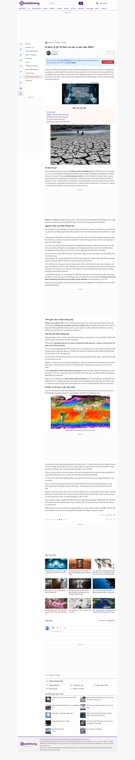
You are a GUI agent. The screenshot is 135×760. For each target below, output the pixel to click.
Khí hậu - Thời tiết (60, 42)
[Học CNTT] (20, 71)
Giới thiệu (42, 739)
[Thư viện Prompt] (20, 49)
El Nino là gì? (51, 112)
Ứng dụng (66, 739)
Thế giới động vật (54, 685)
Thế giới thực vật (78, 685)
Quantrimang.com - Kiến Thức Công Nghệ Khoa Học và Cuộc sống (30, 3)
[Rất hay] (114, 51)
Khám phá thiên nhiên (56, 681)
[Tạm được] (109, 51)
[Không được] (107, 51)
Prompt (66, 8)
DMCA (88, 739)
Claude (45, 8)
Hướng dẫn (60, 739)
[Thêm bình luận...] (83, 632)
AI (29, 8)
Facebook (83, 739)
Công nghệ (89, 8)
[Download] (20, 77)
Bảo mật (54, 739)
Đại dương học (53, 688)
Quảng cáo (77, 739)
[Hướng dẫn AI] (20, 55)
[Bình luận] (106, 54)
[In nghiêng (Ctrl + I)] (60, 627)
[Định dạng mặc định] (64, 627)
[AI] (20, 44)
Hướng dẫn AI (36, 8)
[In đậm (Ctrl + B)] (57, 627)
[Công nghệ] (20, 66)
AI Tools (73, 8)
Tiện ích (104, 8)
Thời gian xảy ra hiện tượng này (57, 117)
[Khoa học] (20, 93)
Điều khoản (48, 739)
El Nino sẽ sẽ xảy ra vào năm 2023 (58, 122)
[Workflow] (20, 60)
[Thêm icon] (53, 627)
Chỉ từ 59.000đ (107, 62)
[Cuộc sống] (20, 88)
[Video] (20, 82)
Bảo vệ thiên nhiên (102, 685)
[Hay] (112, 51)
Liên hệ (71, 739)
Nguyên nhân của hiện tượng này (58, 114)
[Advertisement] (67, 27)
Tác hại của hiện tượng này (56, 119)
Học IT (97, 8)
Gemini (59, 8)
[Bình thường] (110, 51)
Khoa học (51, 42)
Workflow (81, 8)
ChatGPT (52, 8)
